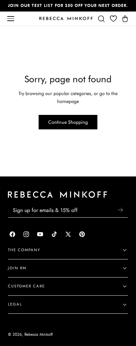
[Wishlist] (113, 18)
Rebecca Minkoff (38, 334)
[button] (11, 18)
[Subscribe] (120, 210)
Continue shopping (68, 122)
